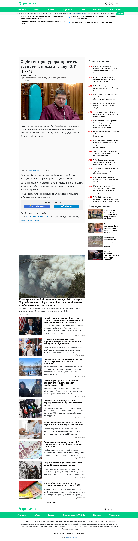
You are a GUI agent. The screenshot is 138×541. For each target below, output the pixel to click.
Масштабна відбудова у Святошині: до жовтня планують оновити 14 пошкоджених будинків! (105, 69)
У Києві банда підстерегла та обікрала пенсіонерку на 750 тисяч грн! (106, 88)
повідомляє (33, 171)
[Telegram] (27, 72)
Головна (21, 9)
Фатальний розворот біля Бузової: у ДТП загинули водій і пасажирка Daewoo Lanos (106, 134)
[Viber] (31, 72)
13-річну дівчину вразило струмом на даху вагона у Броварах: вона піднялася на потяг (106, 171)
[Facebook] (23, 72)
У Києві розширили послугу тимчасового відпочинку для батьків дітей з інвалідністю (104, 162)
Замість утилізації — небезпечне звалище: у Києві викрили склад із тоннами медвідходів (106, 154)
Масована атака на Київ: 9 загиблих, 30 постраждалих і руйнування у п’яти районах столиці (104, 189)
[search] (117, 3)
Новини (97, 9)
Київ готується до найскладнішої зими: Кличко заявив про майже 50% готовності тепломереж (105, 97)
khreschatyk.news (72, 537)
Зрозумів (120, 13)
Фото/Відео (115, 9)
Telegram (68, 206)
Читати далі (51, 502)
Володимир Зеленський (37, 217)
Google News (38, 206)
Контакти (80, 533)
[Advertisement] (69, 42)
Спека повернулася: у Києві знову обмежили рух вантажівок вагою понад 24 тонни (105, 114)
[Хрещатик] (27, 3)
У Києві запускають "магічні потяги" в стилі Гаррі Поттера (91, 22)
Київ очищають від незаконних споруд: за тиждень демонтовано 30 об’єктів (105, 180)
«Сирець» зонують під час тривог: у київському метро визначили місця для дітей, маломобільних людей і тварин (105, 144)
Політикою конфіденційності (77, 13)
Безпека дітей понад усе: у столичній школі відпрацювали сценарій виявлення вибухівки (42, 17)
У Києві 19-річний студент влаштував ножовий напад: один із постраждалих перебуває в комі (106, 199)
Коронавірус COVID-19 (74, 9)
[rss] (111, 3)
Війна (37, 9)
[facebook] (105, 3)
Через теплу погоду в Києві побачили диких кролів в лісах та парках (43, 22)
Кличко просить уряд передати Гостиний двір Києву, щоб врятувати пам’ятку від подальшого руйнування (105, 124)
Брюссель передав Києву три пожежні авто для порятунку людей (104, 106)
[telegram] (108, 3)
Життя (51, 9)
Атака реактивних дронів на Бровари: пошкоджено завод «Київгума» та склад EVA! (104, 79)
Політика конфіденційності (64, 533)
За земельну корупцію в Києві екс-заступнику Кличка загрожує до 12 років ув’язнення (93, 17)
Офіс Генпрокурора (30, 220)
